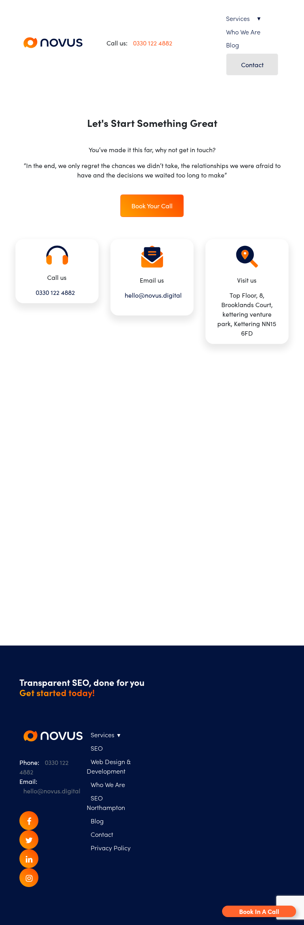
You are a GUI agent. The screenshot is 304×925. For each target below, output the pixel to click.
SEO (97, 748)
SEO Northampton (106, 802)
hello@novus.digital (153, 295)
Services (238, 18)
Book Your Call (152, 205)
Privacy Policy (111, 847)
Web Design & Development (108, 766)
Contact (252, 64)
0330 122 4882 (152, 42)
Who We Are (243, 31)
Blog (232, 44)
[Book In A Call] (15, 607)
